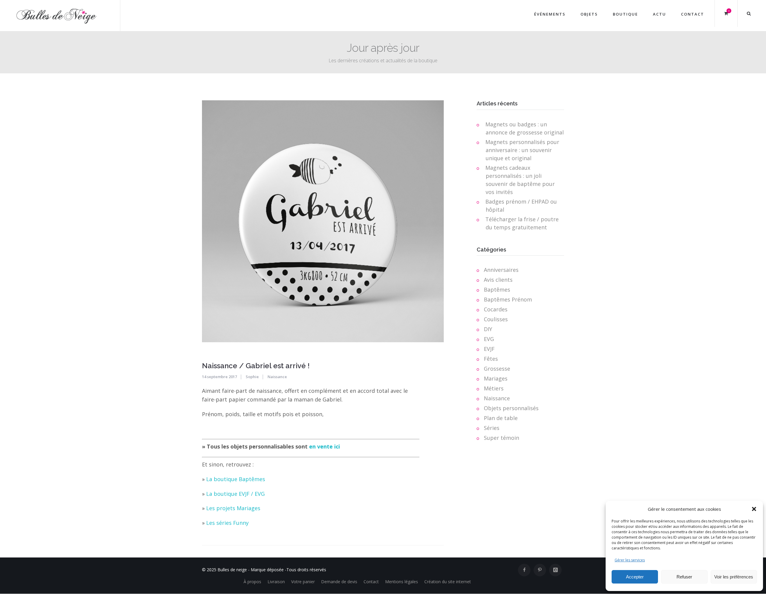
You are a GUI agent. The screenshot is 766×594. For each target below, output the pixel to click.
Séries (491, 427)
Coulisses (496, 319)
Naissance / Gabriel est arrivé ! (256, 365)
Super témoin (501, 437)
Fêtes (491, 358)
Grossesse (497, 368)
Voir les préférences (733, 576)
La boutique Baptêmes (235, 479)
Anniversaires (501, 269)
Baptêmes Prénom (508, 299)
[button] (754, 509)
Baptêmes (497, 289)
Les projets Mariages (233, 508)
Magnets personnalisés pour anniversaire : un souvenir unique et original (522, 150)
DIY (488, 329)
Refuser (684, 576)
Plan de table (501, 418)
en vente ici (324, 446)
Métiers (494, 388)
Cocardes (495, 309)
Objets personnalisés (511, 408)
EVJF (489, 348)
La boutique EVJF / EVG (235, 493)
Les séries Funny (227, 522)
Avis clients (498, 279)
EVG (489, 339)
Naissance (277, 376)
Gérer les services (630, 560)
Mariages (495, 378)
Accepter (635, 576)
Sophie (252, 376)
